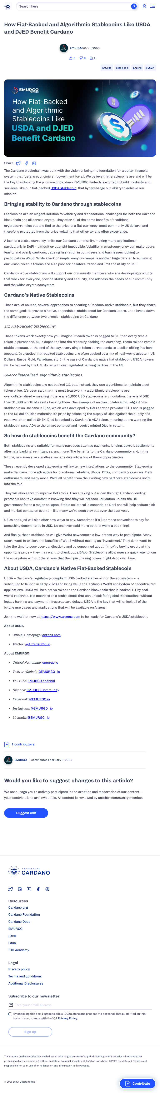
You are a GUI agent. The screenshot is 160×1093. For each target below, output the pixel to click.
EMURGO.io (41, 699)
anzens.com (51, 635)
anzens (137, 67)
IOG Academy (18, 950)
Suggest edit (26, 813)
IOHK (12, 936)
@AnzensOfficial (37, 644)
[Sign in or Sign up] (144, 6)
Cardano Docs (19, 922)
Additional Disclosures (25, 983)
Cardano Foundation (24, 915)
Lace (12, 943)
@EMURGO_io (49, 672)
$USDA (150, 67)
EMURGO (15, 929)
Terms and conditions (25, 976)
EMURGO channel (41, 681)
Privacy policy (19, 969)
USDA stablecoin (63, 188)
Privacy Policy (67, 1018)
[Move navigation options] (153, 6)
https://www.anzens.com (60, 617)
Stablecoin (122, 67)
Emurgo (106, 67)
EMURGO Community (42, 690)
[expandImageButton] (150, 150)
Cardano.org (18, 907)
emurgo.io (50, 662)
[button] (137, 1083)
